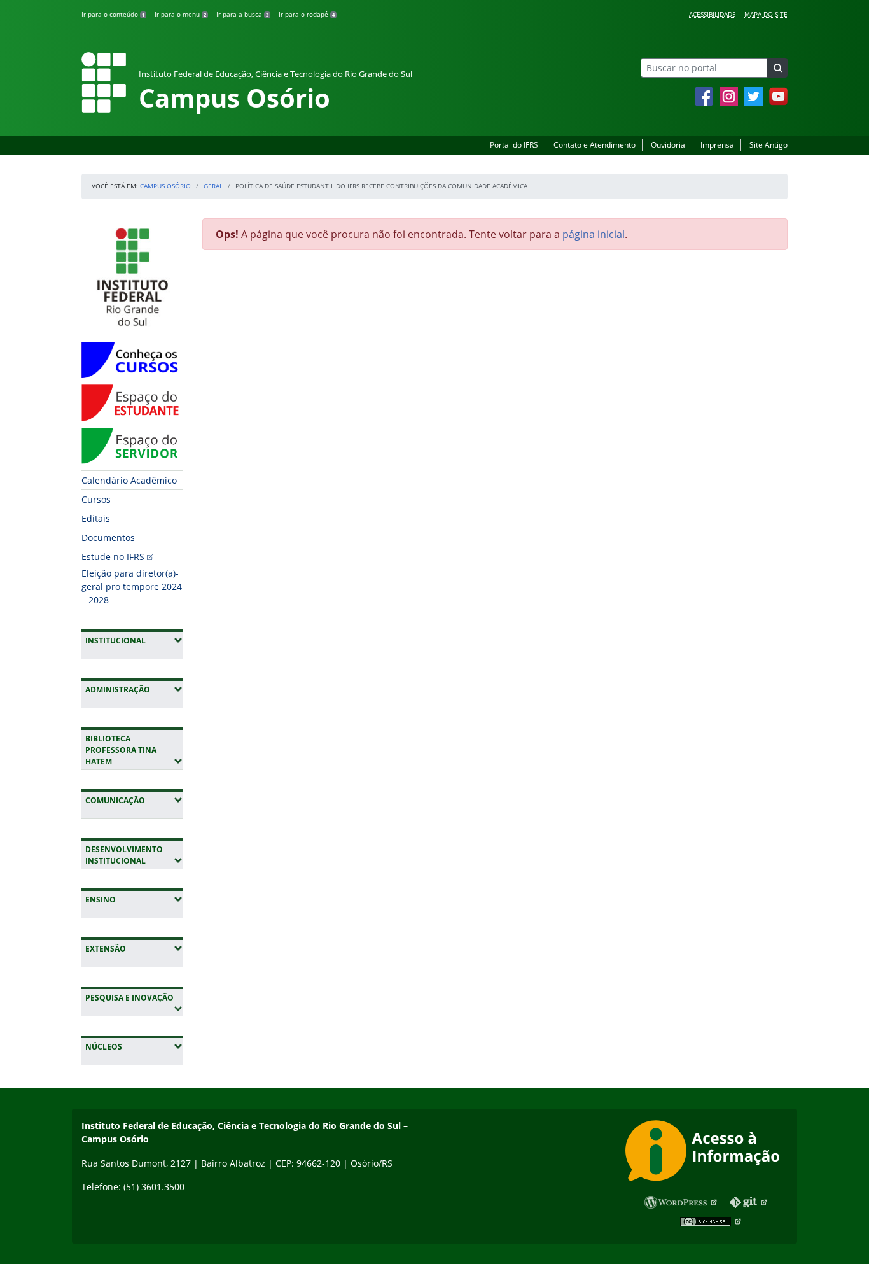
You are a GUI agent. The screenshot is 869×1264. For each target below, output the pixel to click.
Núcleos (134, 1046)
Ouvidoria (668, 144)
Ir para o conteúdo (112, 14)
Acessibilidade (712, 14)
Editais (95, 518)
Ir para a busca (242, 14)
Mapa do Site (766, 14)
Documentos (108, 537)
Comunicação (134, 800)
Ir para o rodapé (307, 14)
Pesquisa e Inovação (134, 997)
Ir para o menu (180, 14)
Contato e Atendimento (594, 144)
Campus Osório (165, 185)
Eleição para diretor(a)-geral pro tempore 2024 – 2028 (131, 586)
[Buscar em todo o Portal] (777, 68)
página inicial (593, 234)
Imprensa (717, 144)
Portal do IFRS (514, 144)
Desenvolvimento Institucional (134, 855)
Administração (134, 689)
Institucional (134, 640)
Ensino (134, 899)
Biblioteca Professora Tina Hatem (134, 750)
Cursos (96, 499)
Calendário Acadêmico (129, 480)
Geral (213, 185)
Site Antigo (768, 144)
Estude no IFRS (112, 557)
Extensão (134, 948)
